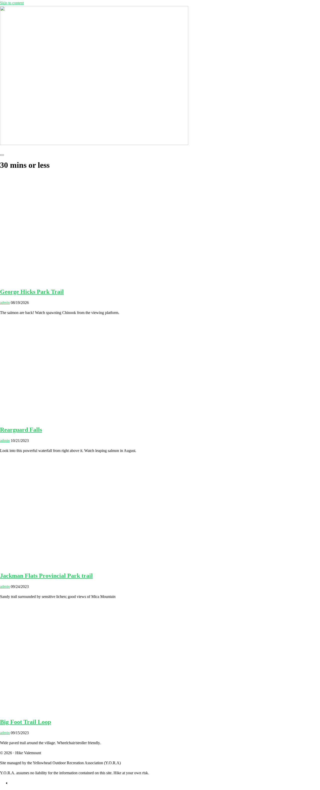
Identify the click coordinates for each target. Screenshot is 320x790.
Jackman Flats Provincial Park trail (46, 575)
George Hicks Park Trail (32, 291)
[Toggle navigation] (2, 155)
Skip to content (12, 3)
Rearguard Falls (21, 429)
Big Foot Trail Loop (25, 722)
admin (5, 302)
